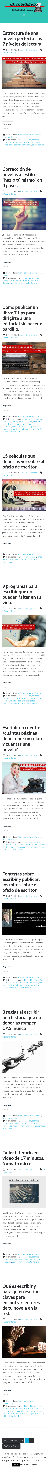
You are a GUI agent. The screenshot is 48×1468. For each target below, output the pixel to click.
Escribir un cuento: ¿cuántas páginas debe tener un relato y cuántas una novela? (23, 738)
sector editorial (35, 429)
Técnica (38, 1115)
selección (6, 431)
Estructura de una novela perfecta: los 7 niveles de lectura (22, 38)
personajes (26, 144)
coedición (38, 419)
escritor (5, 142)
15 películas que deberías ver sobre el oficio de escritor (23, 461)
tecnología (22, 703)
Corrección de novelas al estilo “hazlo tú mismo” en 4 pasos (22, 177)
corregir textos (8, 280)
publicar (24, 429)
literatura (40, 142)
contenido (26, 139)
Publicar (38, 416)
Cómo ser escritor (26, 134)
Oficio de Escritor (24, 8)
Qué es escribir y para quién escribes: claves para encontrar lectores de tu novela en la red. (22, 1299)
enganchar (36, 842)
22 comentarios (9, 1036)
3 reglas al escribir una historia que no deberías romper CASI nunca (21, 1020)
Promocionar (8, 1403)
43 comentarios (9, 898)
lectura (19, 142)
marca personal (20, 424)
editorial (21, 421)
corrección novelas (30, 278)
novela (5, 144)
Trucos (14, 137)
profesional (15, 429)
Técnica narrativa (9, 839)
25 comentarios (9, 52)
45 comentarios (9, 758)
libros (25, 142)
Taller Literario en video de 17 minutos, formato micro (23, 1158)
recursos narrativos (28, 847)
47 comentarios (9, 611)
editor (14, 421)
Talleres (38, 273)
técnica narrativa (24, 987)
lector (12, 142)
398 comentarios (9, 337)
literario (31, 142)
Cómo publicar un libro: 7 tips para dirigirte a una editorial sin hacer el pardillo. (23, 318)
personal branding (22, 1413)
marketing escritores (26, 1411)
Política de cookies (28, 1464)
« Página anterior (11, 1440)
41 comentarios (9, 1322)
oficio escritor (15, 144)
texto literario (38, 144)
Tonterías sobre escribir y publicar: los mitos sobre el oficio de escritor (21, 882)
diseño (26, 698)
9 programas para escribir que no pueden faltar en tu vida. (21, 594)
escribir (35, 139)
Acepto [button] (15, 1464)
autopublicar (27, 419)
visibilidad (15, 431)
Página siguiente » (11, 1446)
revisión (21, 283)
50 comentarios (9, 475)
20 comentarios (9, 194)
